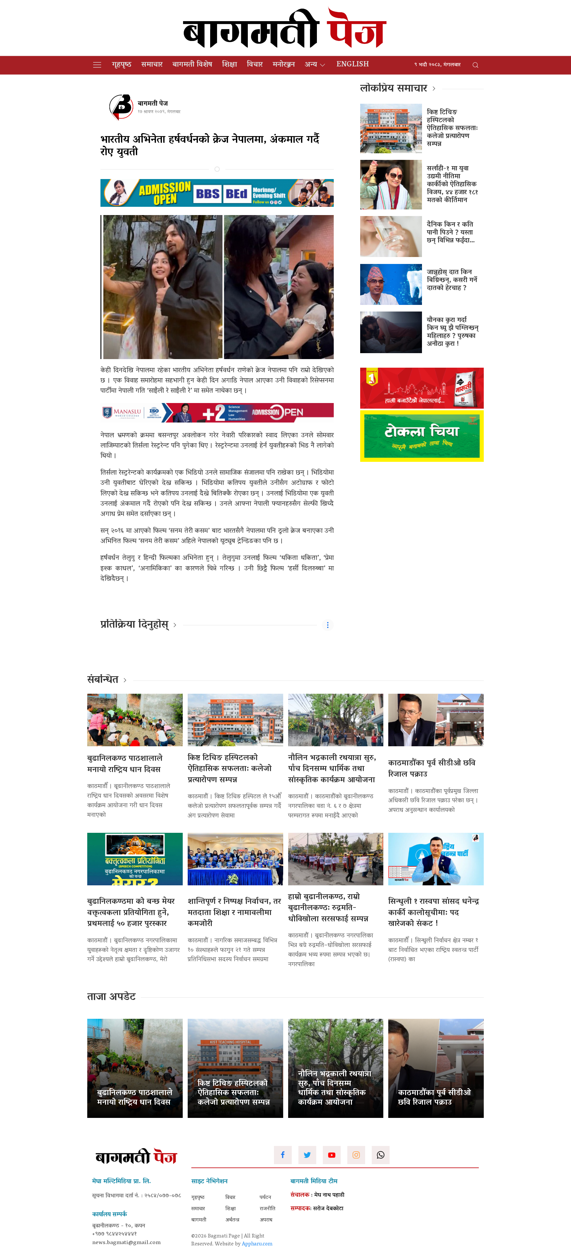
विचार (255, 65)
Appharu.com (257, 1244)
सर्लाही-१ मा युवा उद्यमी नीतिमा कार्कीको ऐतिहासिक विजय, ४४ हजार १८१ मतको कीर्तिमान (452, 185)
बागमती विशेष (192, 65)
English (352, 65)
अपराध (266, 1220)
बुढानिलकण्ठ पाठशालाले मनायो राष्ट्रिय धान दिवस (125, 765)
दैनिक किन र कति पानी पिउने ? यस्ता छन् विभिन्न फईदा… (451, 233)
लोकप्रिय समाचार (393, 89)
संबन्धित (102, 680)
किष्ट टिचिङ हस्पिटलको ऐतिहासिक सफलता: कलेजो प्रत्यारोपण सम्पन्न (452, 128)
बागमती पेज (153, 104)
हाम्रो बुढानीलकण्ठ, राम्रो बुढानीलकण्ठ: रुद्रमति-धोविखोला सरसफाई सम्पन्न (328, 908)
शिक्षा (229, 65)
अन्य (311, 65)
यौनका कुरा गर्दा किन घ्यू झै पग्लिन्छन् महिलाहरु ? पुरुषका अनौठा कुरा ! (452, 332)
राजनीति (267, 1209)
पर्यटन (265, 1198)
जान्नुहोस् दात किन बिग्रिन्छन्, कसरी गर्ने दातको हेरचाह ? (452, 280)
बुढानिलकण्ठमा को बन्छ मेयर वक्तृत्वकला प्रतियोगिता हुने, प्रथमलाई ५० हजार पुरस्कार (130, 913)
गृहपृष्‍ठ (122, 65)
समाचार (152, 65)
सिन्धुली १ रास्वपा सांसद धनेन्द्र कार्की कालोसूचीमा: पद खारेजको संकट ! (433, 913)
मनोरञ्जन (284, 65)
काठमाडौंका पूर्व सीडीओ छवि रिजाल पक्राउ (432, 769)
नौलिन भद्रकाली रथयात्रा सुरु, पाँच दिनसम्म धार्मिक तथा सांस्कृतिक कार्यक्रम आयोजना (332, 769)
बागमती (198, 1220)
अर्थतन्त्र (232, 1220)
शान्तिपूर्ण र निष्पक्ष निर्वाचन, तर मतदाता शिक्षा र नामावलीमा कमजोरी (234, 913)
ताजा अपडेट (111, 998)
